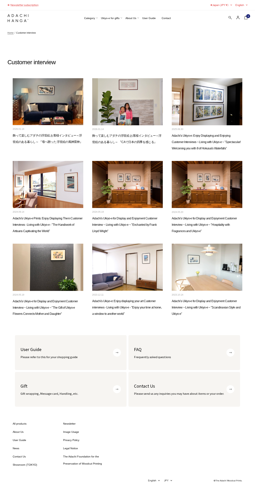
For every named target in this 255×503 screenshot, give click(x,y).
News (16, 448)
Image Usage (71, 431)
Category (89, 18)
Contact (166, 18)
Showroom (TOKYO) (25, 464)
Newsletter (69, 423)
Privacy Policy (71, 440)
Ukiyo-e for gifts (110, 18)
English (239, 5)
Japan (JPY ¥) (220, 5)
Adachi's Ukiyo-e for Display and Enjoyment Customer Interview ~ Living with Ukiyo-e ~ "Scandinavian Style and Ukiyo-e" (206, 307)
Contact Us (19, 456)
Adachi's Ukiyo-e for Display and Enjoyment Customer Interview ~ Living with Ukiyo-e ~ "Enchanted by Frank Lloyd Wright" (124, 225)
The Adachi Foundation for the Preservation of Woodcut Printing (82, 460)
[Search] (230, 18)
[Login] (238, 17)
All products (20, 423)
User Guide (149, 18)
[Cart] (246, 18)
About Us (130, 18)
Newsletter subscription (24, 5)
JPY (166, 480)
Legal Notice (70, 448)
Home (10, 33)
